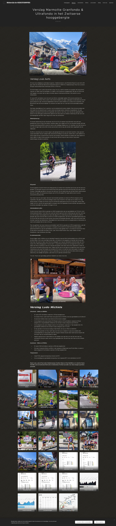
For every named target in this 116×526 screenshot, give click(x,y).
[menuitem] (67, 2)
